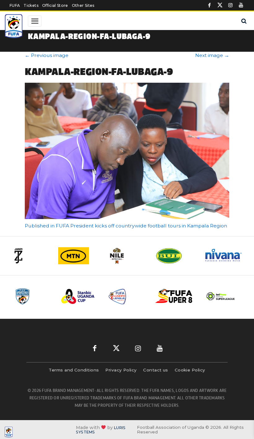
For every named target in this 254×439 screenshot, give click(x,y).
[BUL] (175, 255)
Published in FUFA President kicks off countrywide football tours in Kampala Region (126, 226)
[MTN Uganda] (78, 255)
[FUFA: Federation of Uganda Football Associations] (14, 27)
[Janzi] (30, 255)
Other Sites (83, 5)
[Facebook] (209, 5)
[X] (220, 5)
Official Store (55, 5)
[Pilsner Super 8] (174, 296)
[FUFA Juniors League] (127, 296)
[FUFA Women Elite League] (33, 296)
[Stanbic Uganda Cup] (80, 296)
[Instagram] (230, 5)
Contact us (155, 369)
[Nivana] (223, 256)
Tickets (31, 5)
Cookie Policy (190, 369)
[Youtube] (241, 5)
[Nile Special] (127, 255)
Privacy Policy (121, 369)
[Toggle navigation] (35, 21)
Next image (212, 55)
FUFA (15, 5)
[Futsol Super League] (221, 296)
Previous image (46, 55)
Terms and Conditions (74, 369)
